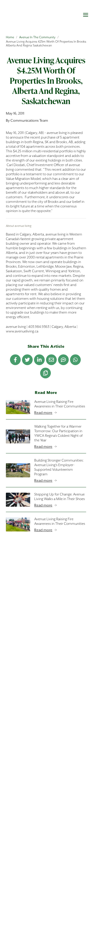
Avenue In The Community (37, 37)
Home (10, 37)
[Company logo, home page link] (29, 17)
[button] (85, 15)
